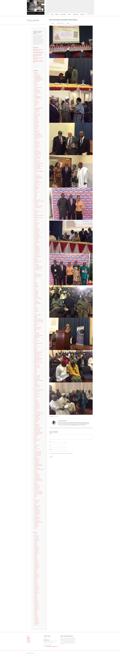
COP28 (35, 159)
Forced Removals (36, 229)
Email (50, 445)
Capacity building (36, 130)
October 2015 (36, 622)
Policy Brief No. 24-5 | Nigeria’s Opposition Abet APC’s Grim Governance (37, 55)
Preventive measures (37, 414)
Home (52, 14)
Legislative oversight (37, 303)
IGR (34, 270)
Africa (35, 86)
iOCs (35, 278)
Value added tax (36, 514)
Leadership (36, 300)
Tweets (35, 496)
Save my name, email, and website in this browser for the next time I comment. (61, 453)
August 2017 (36, 593)
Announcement (36, 101)
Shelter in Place (36, 459)
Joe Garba (35, 283)
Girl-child (35, 244)
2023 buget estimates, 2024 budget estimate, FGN (38, 78)
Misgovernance (36, 323)
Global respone (36, 252)
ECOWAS (35, 194)
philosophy (36, 397)
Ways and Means (36, 517)
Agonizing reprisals (37, 90)
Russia (35, 437)
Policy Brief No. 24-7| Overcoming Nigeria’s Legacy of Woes (38, 50)
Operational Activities (37, 375)
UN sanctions (36, 501)
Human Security (36, 269)
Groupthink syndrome (37, 256)
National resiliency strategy (38, 335)
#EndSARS (35, 73)
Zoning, (35, 528)
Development (36, 182)
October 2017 (36, 591)
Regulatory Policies (37, 429)
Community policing (37, 151)
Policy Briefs (63, 14)
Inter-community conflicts (38, 274)
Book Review (36, 120)
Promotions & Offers (37, 419)
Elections (35, 197)
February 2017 (36, 601)
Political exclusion (37, 407)
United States (36, 509)
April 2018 (35, 583)
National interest (36, 334)
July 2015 (35, 624)
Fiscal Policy (36, 224)
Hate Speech (36, 259)
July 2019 (35, 570)
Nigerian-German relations (38, 362)
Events (69, 14)
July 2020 (35, 554)
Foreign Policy (36, 231)
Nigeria (35, 350)
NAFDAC (35, 330)
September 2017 (36, 592)
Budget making (36, 121)
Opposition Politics (37, 376)
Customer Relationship (37, 176)
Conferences (36, 155)
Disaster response (37, 184)
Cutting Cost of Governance (38, 177)
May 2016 (35, 613)
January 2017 (36, 602)
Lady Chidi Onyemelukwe (38, 298)
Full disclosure (36, 233)
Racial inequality (36, 424)
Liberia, (35, 307)
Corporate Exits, (36, 162)
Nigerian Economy (37, 353)
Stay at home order (37, 475)
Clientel (35, 149)
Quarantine (36, 421)
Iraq (35, 281)
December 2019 (36, 563)
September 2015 (36, 623)
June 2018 (35, 580)
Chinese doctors (36, 141)
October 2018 (36, 575)
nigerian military (36, 355)
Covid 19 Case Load (37, 167)
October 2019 (36, 566)
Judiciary (35, 285)
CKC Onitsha (36, 147)
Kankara (35, 287)
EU (34, 208)
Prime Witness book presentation (37, 416)
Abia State (35, 82)
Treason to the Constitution (38, 493)
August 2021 (36, 541)
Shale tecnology (36, 458)
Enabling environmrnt (37, 199)
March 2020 (36, 559)
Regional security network (38, 428)
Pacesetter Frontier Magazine (38, 380)
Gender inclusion (36, 235)
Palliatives (35, 381)
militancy (35, 317)
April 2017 (35, 598)
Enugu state (36, 203)
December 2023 (36, 539)
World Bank (36, 523)
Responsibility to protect (37, 433)
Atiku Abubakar (36, 110)
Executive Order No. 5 (37, 211)
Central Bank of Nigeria (37, 134)
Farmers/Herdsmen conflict (38, 217)
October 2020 (36, 550)
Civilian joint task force (37, 146)
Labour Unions (36, 296)
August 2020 (36, 553)
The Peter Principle (37, 487)
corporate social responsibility (38, 163)
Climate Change (36, 150)
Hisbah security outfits (37, 261)
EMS (35, 198)
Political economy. (37, 406)
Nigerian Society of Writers (38, 358)
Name (50, 441)
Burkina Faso (36, 128)
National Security (36, 336)
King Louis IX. (36, 294)
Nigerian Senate (36, 357)
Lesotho (35, 304)
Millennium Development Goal (38, 320)
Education (35, 195)
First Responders (36, 222)
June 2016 (35, 611)
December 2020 (36, 548)
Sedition (35, 447)
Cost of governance (37, 164)
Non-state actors (36, 366)
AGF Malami (36, 88)
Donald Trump (36, 188)
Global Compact (36, 247)
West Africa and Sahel (37, 518)
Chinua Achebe (36, 142)
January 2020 (36, 562)
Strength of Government (37, 479)
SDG (35, 443)
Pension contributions (37, 393)
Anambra (35, 95)
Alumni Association (37, 91)
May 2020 (35, 557)
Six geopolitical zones (37, 460)
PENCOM (35, 392)
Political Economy (36, 405)
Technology (36, 483)
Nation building (36, 332)
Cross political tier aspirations (38, 171)
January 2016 (36, 618)
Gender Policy (36, 239)
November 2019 (36, 565)
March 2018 (36, 584)
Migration (35, 316)
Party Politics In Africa (37, 385)
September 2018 (36, 576)
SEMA (35, 450)
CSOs (35, 172)
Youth (35, 527)
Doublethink (36, 189)
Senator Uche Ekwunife (37, 454)
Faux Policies (36, 220)
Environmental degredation (38, 206)
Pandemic (35, 383)
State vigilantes (36, 474)
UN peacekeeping (37, 500)
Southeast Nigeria (37, 468)
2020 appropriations (37, 74)
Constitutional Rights (37, 158)
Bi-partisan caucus (37, 115)
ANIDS (35, 100)
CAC (35, 129)
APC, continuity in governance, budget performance (38, 108)
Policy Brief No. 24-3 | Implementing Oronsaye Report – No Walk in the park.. (38, 61)
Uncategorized (56, 416)
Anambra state (36, 98)
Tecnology (35, 484)
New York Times (36, 346)
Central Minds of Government (38, 136)
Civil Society (36, 145)
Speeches (35, 471)
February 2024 (36, 536)
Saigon (35, 441)
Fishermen (35, 225)
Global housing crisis (37, 248)
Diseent (35, 185)
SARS (35, 442)
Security (35, 446)
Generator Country (37, 242)
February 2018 (36, 585)
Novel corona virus (37, 367)
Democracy (36, 180)
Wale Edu (35, 515)
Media (35, 313)
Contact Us (82, 14)
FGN (35, 221)
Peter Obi (35, 394)
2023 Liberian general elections (38, 79)
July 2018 (35, 579)
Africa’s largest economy (37, 87)
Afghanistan (36, 84)
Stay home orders (37, 476)
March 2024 (36, 535)
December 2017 (36, 588)
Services (35, 456)
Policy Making (36, 402)
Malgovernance (36, 311)
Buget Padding (36, 123)
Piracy (35, 398)
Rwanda (35, 438)
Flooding (35, 226)
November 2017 (36, 589)
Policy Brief (36, 401)
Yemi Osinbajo (36, 526)
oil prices (35, 370)
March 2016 (36, 615)
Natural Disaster (36, 340)
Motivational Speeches (37, 327)
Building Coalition (36, 125)
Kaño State (36, 290)
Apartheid (35, 105)
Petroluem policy (36, 396)
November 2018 (36, 574)
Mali (35, 312)
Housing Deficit (36, 264)
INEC (35, 272)
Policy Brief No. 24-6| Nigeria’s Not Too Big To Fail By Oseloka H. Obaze (38, 52)
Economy (35, 193)
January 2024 (36, 537)
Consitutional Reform (37, 156)
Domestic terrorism (37, 186)
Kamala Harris (36, 286)
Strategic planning (37, 478)
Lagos (35, 299)
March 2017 (36, 600)
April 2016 (35, 614)
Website (50, 449)
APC (35, 106)
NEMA (35, 345)
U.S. (35, 497)
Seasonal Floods (36, 445)
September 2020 (36, 552)
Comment (50, 433)
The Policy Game (36, 488)
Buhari (35, 124)
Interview (35, 277)
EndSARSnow (36, 202)
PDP (35, 388)
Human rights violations (37, 268)
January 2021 (36, 546)
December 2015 (36, 619)
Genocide (35, 243)
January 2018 (36, 587)
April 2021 (35, 544)
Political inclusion (36, 409)
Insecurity (35, 273)
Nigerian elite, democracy (38, 354)
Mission (56, 14)
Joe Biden (35, 282)
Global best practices (37, 246)
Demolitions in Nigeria (37, 181)
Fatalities (35, 218)
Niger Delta (36, 349)
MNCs (35, 326)
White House (36, 519)
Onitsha (35, 372)
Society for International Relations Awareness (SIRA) (38, 465)
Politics (35, 410)
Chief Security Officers (37, 137)
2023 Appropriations (37, 76)
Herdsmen (35, 260)
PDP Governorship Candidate (38, 389)
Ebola (35, 190)
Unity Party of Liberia (37, 510)
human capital (36, 265)
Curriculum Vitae (36, 175)
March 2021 (36, 545)
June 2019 (35, 571)
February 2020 (36, 561)
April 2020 (35, 558)
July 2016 (35, 610)
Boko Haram (36, 117)
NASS (35, 331)
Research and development (38, 432)
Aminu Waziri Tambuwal (37, 92)
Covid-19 (35, 169)
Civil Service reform (37, 143)
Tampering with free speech (38, 480)
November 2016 (36, 605)
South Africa (36, 466)
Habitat (35, 257)
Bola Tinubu (36, 119)
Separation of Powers (37, 455)
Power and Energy (37, 411)
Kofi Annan (36, 295)
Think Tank (36, 489)
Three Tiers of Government (38, 492)
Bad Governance (36, 111)
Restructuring (36, 434)
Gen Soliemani (36, 234)
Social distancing (36, 463)
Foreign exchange (37, 230)
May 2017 (35, 597)
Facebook (35, 212)
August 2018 (36, 578)
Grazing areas (36, 255)
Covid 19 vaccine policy (37, 168)
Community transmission (38, 154)
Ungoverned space (37, 505)
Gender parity (36, 238)
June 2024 (35, 533)
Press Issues (75, 14)
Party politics (36, 384)
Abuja (35, 83)
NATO (35, 339)
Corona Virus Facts (37, 160)
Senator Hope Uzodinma (38, 451)
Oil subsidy (36, 371)
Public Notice (36, 420)
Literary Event (36, 308)
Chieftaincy (36, 138)
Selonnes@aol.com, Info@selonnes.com (52, 646)
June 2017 (35, 596)
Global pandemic (36, 251)
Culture (35, 173)
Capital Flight (36, 132)
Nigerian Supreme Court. (37, 359)
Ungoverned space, (37, 506)
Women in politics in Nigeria (38, 522)
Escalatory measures (37, 207)
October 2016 (36, 606)
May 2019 (35, 572)
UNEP (35, 504)
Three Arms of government (38, 491)
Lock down (35, 309)
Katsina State (36, 291)
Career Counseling (37, 133)
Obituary (35, 368)
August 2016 (36, 609)
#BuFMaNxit (36, 72)
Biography (35, 116)
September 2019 (36, 567)
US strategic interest (37, 513)
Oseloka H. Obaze (37, 379)
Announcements (36, 102)
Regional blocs (36, 425)
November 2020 (36, 549)
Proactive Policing (36, 417)
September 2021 (36, 540)
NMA (35, 363)
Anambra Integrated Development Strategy (37, 97)
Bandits (35, 112)
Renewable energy (37, 430)
